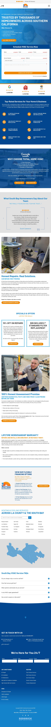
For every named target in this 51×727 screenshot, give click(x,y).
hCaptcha (45, 76)
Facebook (23, 715)
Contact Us (3, 6)
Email (20, 52)
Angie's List (25, 715)
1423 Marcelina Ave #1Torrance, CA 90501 (8, 640)
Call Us (1, 6)
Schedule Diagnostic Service (10, 302)
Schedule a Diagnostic (9, 420)
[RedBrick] (25, 719)
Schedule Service (43, 486)
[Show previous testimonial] (3, 218)
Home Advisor (28, 715)
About (24, 710)
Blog (26, 710)
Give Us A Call (19, 183)
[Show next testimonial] (48, 218)
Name (5, 52)
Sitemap (29, 710)
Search (29, 517)
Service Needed (7, 58)
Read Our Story (31, 183)
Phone (34, 52)
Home (21, 710)
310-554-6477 (6, 644)
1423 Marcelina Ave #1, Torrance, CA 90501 (28, 712)
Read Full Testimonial (25, 225)
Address (28, 58)
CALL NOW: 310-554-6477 (9, 40)
